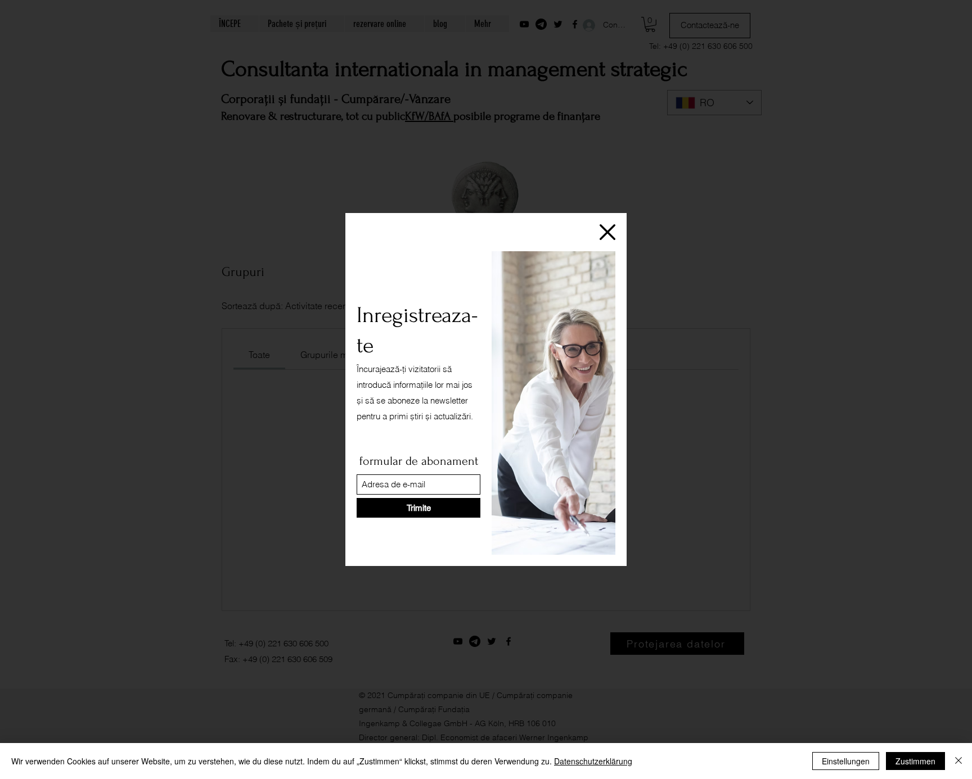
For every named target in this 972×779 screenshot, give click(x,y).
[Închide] (958, 761)
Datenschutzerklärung (593, 761)
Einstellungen (846, 761)
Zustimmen (915, 761)
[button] (607, 232)
